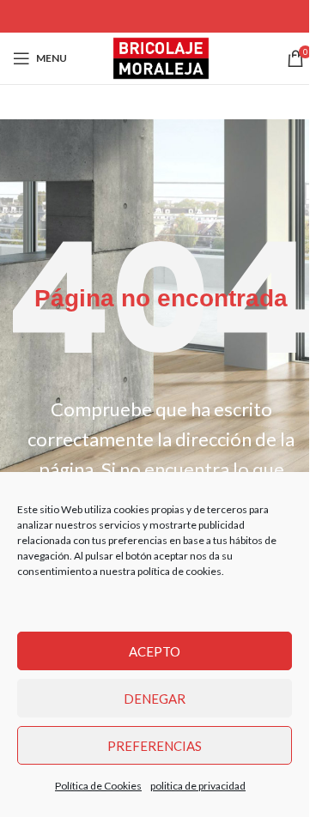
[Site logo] (161, 56)
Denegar (154, 698)
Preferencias (154, 745)
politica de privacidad (198, 785)
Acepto (154, 651)
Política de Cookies (98, 785)
